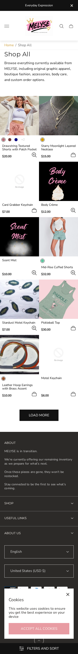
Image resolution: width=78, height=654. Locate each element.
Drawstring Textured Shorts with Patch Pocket (19, 147)
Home (9, 45)
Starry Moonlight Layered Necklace (58, 147)
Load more (39, 415)
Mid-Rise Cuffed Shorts (57, 267)
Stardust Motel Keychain (18, 322)
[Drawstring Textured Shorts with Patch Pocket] (19, 115)
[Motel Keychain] (58, 354)
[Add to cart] (34, 210)
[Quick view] (34, 155)
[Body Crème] (58, 181)
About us (12, 533)
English (16, 551)
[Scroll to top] (39, 640)
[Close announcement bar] (71, 5)
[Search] (61, 26)
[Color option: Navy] (16, 139)
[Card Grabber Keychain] (19, 181)
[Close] (68, 594)
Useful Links (15, 518)
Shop (8, 503)
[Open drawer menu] (6, 26)
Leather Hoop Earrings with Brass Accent (17, 386)
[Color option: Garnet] (10, 139)
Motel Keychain (51, 378)
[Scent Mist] (19, 236)
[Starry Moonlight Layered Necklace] (58, 115)
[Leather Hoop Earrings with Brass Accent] (19, 354)
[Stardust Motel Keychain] (19, 299)
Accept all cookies (39, 628)
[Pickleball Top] (58, 299)
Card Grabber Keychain (17, 205)
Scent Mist (9, 260)
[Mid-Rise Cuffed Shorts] (58, 236)
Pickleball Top (50, 322)
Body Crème (49, 205)
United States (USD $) (28, 570)
